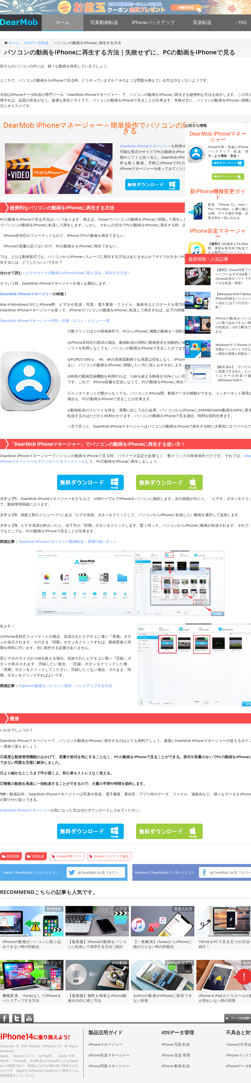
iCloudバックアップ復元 (111, 856)
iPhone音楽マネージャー (109, 1055)
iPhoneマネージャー (105, 1044)
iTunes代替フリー (69, 856)
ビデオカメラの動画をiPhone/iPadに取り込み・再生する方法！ (78, 272)
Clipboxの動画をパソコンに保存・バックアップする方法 (65, 685)
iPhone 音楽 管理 (176, 1055)
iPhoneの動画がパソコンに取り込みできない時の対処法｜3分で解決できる (233, 325)
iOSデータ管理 (178, 1032)
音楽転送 (202, 22)
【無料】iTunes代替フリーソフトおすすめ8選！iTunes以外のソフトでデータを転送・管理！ (233, 276)
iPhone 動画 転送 (176, 1065)
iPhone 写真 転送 (176, 1044)
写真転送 (37, 856)
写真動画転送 (104, 22)
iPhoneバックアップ (153, 22)
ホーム (63, 22)
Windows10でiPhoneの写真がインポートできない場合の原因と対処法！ (233, 349)
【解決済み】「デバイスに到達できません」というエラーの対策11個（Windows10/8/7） (233, 373)
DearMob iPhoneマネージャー (145, 145)
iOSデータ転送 (36, 42)
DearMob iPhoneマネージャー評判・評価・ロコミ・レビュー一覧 (55, 320)
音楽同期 (12, 856)
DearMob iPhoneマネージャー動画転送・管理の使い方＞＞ (67, 541)
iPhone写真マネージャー (109, 1065)
